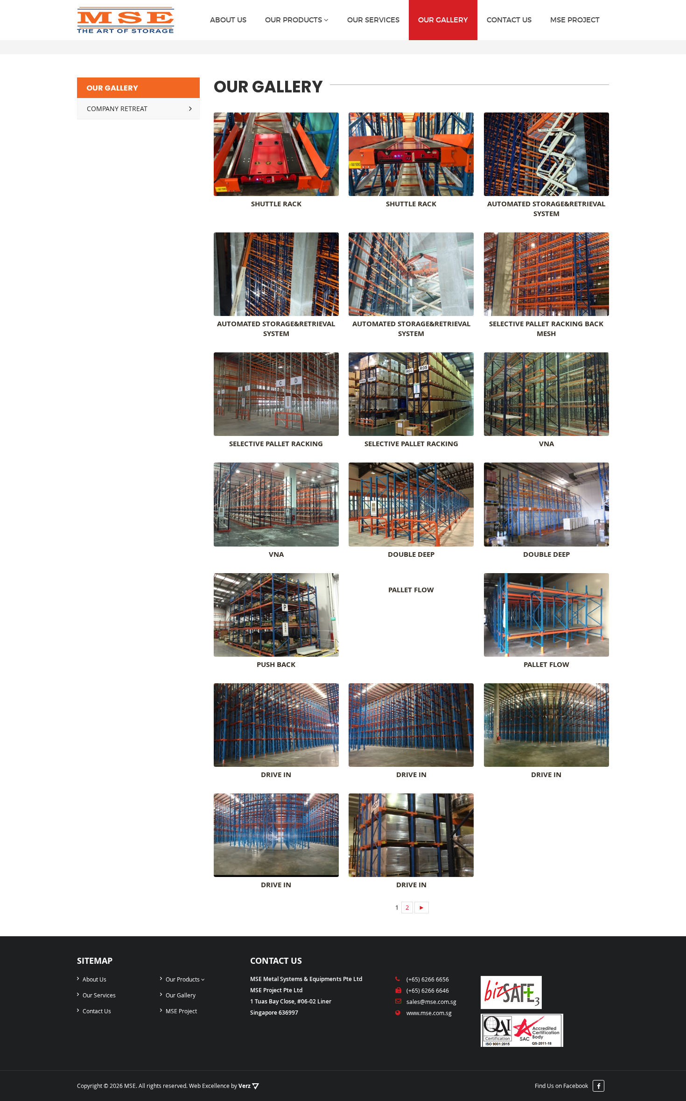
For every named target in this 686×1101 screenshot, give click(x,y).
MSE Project (575, 19)
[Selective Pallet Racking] (276, 394)
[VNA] (546, 394)
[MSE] (125, 20)
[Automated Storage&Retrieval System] (546, 154)
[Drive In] (276, 725)
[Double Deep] (411, 504)
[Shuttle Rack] (276, 154)
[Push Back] (276, 615)
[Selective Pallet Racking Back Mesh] (546, 274)
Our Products (294, 19)
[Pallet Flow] (411, 577)
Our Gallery (443, 19)
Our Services (373, 19)
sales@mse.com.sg (431, 1001)
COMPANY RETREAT (117, 108)
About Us (228, 19)
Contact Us (509, 19)
